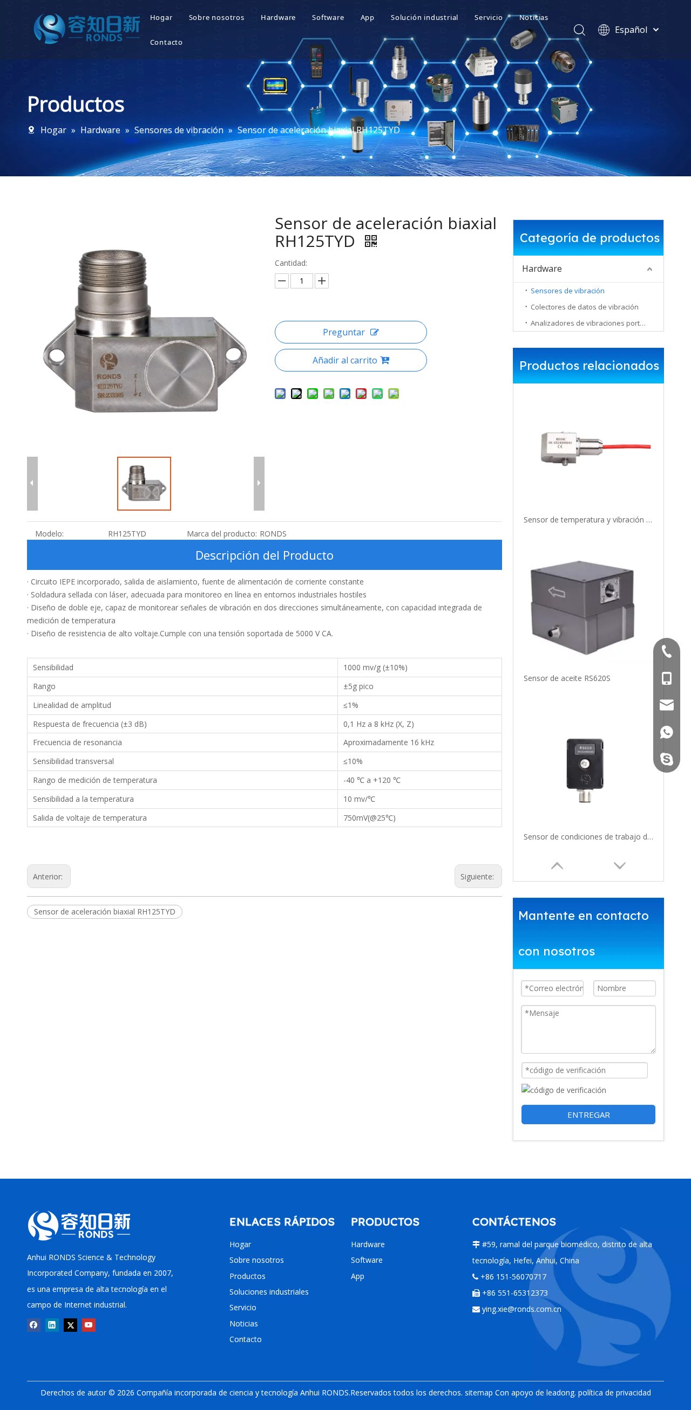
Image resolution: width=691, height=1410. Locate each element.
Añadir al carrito (345, 360)
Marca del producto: (222, 533)
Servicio (489, 17)
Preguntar (344, 332)
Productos (247, 1276)
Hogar (161, 17)
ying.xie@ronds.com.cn (521, 1309)
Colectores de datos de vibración (585, 307)
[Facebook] (33, 1325)
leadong (560, 1392)
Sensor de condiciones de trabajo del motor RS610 (588, 836)
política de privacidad (614, 1392)
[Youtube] (89, 1325)
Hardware (278, 17)
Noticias (533, 17)
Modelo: (49, 533)
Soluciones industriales (269, 1292)
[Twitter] (70, 1325)
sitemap (479, 1392)
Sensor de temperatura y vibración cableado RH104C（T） (588, 519)
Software (328, 17)
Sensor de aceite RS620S (567, 678)
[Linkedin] (52, 1325)
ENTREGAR (588, 1114)
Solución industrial (424, 17)
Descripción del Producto (264, 555)
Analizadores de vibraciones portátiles (594, 323)
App (368, 17)
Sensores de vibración (568, 290)
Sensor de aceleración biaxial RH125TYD (104, 911)
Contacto (166, 42)
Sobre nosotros (217, 17)
